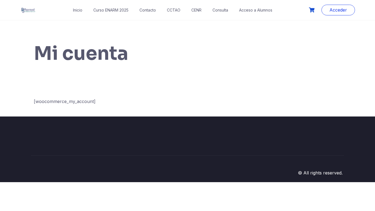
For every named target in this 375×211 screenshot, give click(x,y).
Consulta (220, 10)
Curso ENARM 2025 (110, 10)
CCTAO (173, 10)
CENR (196, 10)
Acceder (338, 10)
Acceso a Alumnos (255, 10)
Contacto (147, 10)
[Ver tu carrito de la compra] (312, 10)
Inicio (77, 10)
